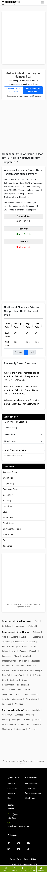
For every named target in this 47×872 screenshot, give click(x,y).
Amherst (19, 715)
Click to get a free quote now (32, 90)
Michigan (23, 661)
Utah (26, 694)
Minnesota (35, 661)
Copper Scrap (9, 483)
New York (6, 675)
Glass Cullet (8, 495)
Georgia (15, 646)
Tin (4, 540)
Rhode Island (23, 685)
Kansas (22, 651)
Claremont (20, 729)
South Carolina (8, 689)
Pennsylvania (8, 685)
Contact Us (12, 788)
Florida (5, 646)
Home (6, 870)
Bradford (13, 724)
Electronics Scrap (10, 489)
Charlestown (7, 729)
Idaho (24, 646)
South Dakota (24, 689)
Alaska (5, 637)
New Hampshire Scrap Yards (15, 710)
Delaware (31, 641)
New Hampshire (19, 670)
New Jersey (35, 670)
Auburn (5, 719)
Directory (32, 870)
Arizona (14, 637)
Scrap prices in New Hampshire (16, 621)
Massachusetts (9, 661)
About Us (11, 784)
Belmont (27, 719)
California (37, 637)
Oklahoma (14, 680)
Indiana (5, 651)
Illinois (33, 646)
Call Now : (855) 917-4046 (13, 90)
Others (6, 512)
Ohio (4, 680)
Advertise (11, 793)
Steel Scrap (8, 534)
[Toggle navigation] (42, 2)
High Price (28, 325)
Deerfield (36, 710)
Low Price (37, 325)
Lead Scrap (8, 506)
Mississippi (7, 665)
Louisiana (6, 656)
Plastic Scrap (8, 523)
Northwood (19, 626)
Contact (41, 870)
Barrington (16, 719)
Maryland (27, 656)
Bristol (36, 724)
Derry (37, 621)
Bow (4, 724)
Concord (32, 729)
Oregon (25, 680)
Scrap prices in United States (15, 632)
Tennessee (7, 694)
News (23, 870)
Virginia (5, 699)
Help (9, 798)
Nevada (5, 670)
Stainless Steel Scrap (12, 529)
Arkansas (25, 637)
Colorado (6, 641)
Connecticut (18, 641)
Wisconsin (6, 704)
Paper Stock (8, 517)
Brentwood (25, 724)
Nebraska (31, 665)
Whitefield (32, 626)
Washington (17, 699)
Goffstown (6, 626)
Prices (14, 870)
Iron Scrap (7, 500)
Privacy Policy (16, 859)
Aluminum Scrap (10, 472)
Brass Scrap (8, 478)
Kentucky (33, 651)
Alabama (36, 632)
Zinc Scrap (7, 546)
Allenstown (7, 715)
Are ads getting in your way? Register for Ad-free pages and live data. (23, 605)
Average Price (18, 325)
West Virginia (31, 699)
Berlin (36, 719)
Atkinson (30, 715)
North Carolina (20, 675)
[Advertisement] (23, 37)
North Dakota (35, 675)
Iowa (14, 651)
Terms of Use (30, 859)
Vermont (35, 694)
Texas (18, 694)
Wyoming (19, 704)
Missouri (20, 665)
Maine (16, 656)
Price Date (7, 325)
